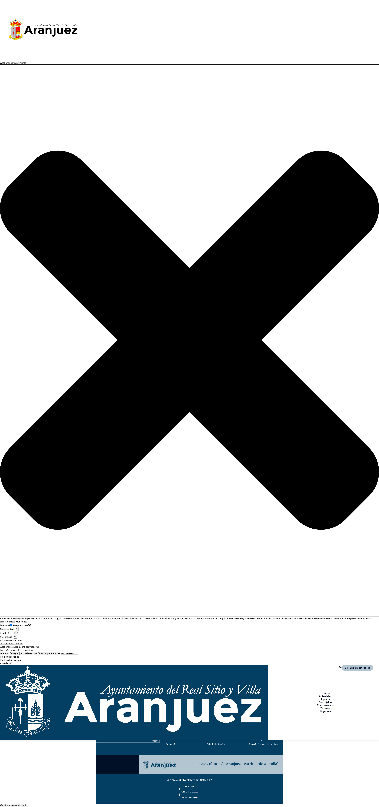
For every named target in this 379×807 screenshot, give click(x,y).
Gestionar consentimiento (13, 805)
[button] (189, 340)
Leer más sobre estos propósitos (16, 650)
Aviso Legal (6, 663)
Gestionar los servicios (11, 643)
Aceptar (4, 653)
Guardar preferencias (49, 653)
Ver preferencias (28, 653)
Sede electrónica (360, 667)
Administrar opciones (11, 640)
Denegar (14, 653)
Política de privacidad (11, 659)
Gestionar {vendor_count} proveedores (19, 646)
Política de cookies (9, 656)
